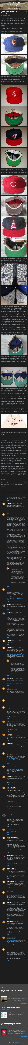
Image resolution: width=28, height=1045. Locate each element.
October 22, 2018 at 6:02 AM (12, 689)
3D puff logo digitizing (17, 927)
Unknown (9, 503)
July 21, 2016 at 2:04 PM (16, 647)
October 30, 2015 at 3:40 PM (16, 604)
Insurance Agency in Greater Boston (17, 654)
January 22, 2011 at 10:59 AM (18, 513)
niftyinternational (11, 688)
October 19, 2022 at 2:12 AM (19, 902)
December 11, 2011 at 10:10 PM (16, 589)
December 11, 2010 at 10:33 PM (17, 503)
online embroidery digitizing (13, 814)
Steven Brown (10, 949)
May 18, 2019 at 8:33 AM (16, 706)
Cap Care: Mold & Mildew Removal (10, 1007)
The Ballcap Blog (14, 2)
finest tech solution (11, 787)
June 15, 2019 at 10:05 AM (21, 660)
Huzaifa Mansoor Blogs (12, 837)
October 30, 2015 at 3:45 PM (16, 612)
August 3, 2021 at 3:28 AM (19, 891)
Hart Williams (10, 921)
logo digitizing (16, 769)
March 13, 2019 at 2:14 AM (16, 699)
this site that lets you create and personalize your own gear (16, 956)
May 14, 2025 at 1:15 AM (18, 949)
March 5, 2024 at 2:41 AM (18, 921)
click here (9, 695)
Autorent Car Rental (11, 937)
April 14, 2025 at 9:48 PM (11, 938)
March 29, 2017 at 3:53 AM (18, 678)
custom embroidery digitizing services (15, 683)
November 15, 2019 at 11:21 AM (13, 754)
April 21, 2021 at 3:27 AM (11, 869)
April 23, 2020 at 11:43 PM (12, 816)
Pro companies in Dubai (12, 729)
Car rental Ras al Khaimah (12, 940)
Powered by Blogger (14, 1042)
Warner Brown (10, 776)
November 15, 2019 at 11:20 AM (13, 744)
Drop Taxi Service (21, 876)
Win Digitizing (9, 832)
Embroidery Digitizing (17, 895)
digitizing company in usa (12, 861)
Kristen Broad (10, 734)
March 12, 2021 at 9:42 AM (18, 855)
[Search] (26, 3)
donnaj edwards (10, 881)
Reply (8, 500)
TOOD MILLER (10, 892)
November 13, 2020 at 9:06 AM (19, 829)
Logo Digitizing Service (13, 758)
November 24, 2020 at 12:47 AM (13, 838)
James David (10, 855)
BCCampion (9, 514)
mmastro (9, 604)
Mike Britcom (14, 568)
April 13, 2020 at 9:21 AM (11, 788)
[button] (26, 12)
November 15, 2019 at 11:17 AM (13, 735)
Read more (24, 1003)
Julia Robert (9, 766)
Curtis (8, 589)
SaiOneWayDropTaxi (11, 868)
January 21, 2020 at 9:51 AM (19, 776)
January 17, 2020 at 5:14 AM (18, 766)
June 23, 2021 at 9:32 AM (19, 881)
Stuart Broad (10, 678)
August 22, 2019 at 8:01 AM (20, 721)
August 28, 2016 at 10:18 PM (16, 569)
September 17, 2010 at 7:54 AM (19, 495)
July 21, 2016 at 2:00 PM (16, 640)
